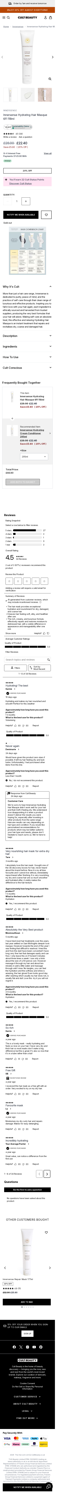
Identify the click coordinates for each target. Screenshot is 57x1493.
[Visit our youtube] (34, 1347)
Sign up (27, 1333)
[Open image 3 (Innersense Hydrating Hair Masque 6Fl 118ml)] (45, 95)
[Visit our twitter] (21, 1347)
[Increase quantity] (26, 201)
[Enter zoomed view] (50, 79)
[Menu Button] (3, 17)
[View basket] (50, 17)
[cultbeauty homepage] (27, 17)
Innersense (17, 26)
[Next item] (50, 1268)
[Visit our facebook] (14, 1347)
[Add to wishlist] (46, 215)
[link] (45, 17)
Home (6, 26)
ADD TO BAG (27, 1302)
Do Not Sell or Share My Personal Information (27, 1388)
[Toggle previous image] (2, 57)
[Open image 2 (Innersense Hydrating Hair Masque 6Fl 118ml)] (28, 95)
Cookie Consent (27, 1383)
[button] (27, 127)
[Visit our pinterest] (40, 1347)
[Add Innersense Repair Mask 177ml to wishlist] (46, 1232)
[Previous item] (5, 1268)
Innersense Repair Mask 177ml (18, 1279)
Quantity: (9, 195)
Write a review (10, 137)
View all (48, 153)
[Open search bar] (8, 17)
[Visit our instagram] (27, 1347)
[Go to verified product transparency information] (18, 127)
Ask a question (25, 137)
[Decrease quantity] (7, 201)
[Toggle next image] (52, 57)
